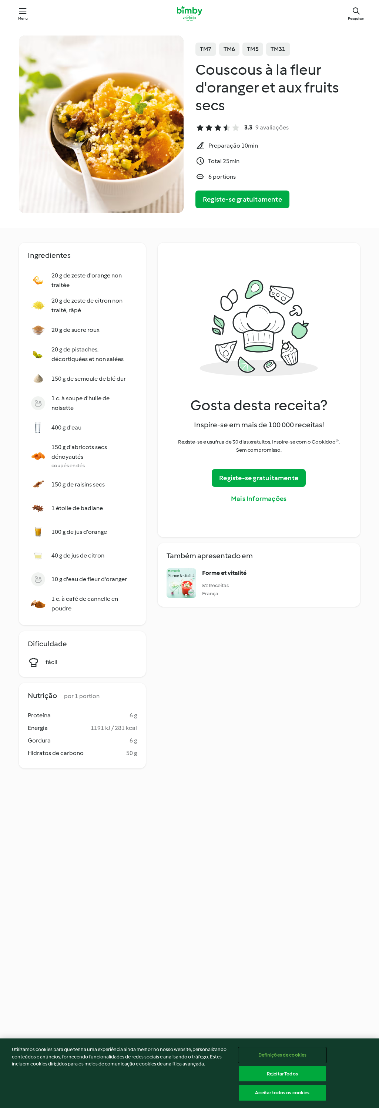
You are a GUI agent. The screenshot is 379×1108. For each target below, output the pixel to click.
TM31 (278, 49)
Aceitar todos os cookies (282, 1092)
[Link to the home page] (189, 13)
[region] (189, 1073)
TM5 (253, 49)
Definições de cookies (282, 1055)
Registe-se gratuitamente (242, 199)
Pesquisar (356, 18)
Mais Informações (258, 499)
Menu (23, 18)
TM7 (206, 49)
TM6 (229, 49)
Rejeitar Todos (282, 1074)
